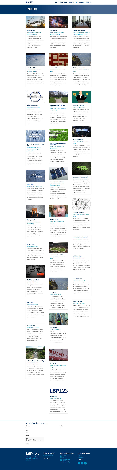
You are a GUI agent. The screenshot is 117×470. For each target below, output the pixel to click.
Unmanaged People (31, 325)
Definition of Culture (77, 256)
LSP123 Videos (81, 2)
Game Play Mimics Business (55, 68)
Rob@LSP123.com (81, 457)
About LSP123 (71, 2)
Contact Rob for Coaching (65, 462)
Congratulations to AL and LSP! (56, 255)
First (26, 428)
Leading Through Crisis (31, 68)
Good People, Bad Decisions (78, 68)
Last (60, 428)
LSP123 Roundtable (63, 458)
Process (35, 34)
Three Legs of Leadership (32, 220)
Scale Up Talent (30, 184)
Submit (27, 443)
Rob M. (29, 32)
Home (56, 2)
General (28, 34)
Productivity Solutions (63, 2)
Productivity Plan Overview (32, 105)
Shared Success (30, 302)
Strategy (35, 71)
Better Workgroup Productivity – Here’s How (35, 145)
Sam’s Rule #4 (53, 363)
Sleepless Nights (53, 30)
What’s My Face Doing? (55, 219)
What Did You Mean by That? (33, 280)
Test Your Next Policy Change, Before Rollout (57, 105)
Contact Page (80, 455)
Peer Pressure (53, 292)
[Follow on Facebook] (79, 463)
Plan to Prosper (63, 455)
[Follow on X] (82, 463)
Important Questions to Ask (65, 459)
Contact (87, 2)
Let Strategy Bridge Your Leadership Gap (35, 361)
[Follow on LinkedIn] (85, 463)
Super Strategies (53, 327)
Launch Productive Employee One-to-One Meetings (58, 144)
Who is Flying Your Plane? (78, 139)
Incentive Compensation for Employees (33, 149)
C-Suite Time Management (78, 212)
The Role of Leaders (31, 244)
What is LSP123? (53, 396)
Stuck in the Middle (31, 30)
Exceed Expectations (77, 278)
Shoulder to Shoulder (77, 301)
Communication (38, 32)
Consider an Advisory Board (79, 30)
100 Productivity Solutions (48, 455)
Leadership (32, 34)
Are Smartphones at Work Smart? (57, 182)
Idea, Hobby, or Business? (78, 105)
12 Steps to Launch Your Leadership (80, 177)
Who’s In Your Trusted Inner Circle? (80, 237)
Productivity (29, 108)
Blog (76, 2)
